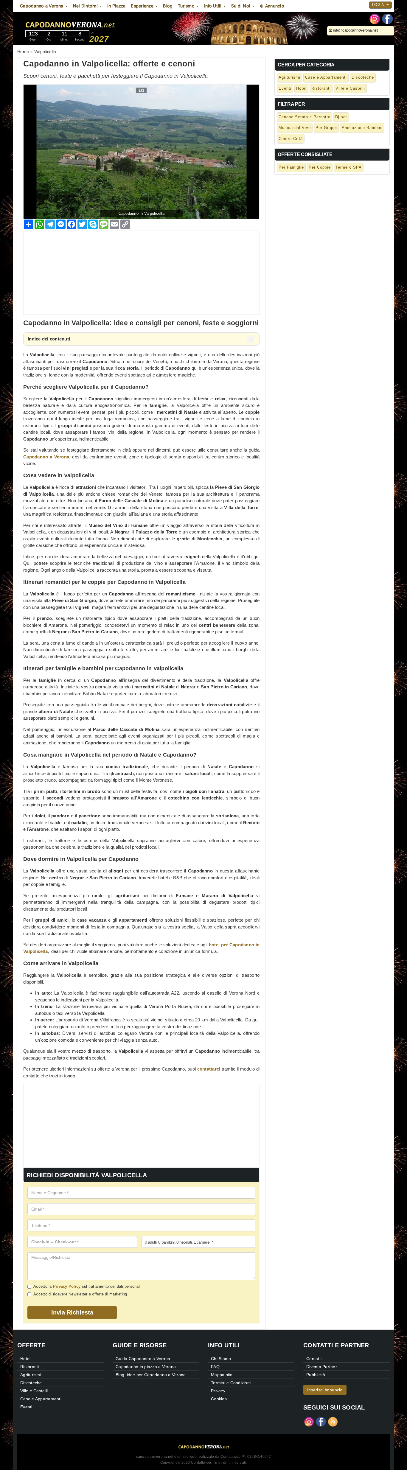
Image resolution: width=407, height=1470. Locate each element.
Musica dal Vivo (295, 127)
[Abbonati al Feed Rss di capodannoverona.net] (333, 1421)
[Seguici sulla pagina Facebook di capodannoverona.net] (387, 18)
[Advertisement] (141, 272)
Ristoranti (321, 88)
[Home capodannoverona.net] (87, 23)
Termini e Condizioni (231, 1382)
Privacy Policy (67, 1286)
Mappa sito (222, 1374)
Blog (168, 6)
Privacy (218, 1390)
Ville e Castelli (350, 88)
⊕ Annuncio (272, 6)
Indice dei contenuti (49, 338)
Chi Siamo (221, 1358)
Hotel (301, 88)
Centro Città (291, 138)
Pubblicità (315, 1374)
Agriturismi (289, 77)
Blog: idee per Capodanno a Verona (151, 1374)
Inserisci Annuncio (325, 1389)
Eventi (285, 88)
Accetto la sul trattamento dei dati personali (87, 1286)
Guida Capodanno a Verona (143, 1358)
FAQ (215, 1366)
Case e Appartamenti (326, 77)
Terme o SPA (348, 167)
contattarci (208, 1068)
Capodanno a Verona (46, 456)
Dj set (341, 117)
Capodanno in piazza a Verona (146, 1366)
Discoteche (363, 77)
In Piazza (116, 6)
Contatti (313, 1358)
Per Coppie (320, 167)
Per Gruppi (326, 127)
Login (379, 4)
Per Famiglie (291, 167)
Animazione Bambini (362, 127)
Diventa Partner (321, 1366)
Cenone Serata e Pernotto (304, 117)
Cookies (219, 1398)
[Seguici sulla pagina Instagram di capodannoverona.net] (374, 18)
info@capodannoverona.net (355, 30)
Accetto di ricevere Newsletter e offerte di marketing (80, 1294)
